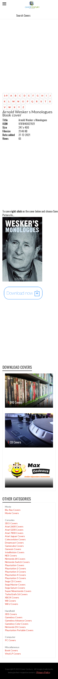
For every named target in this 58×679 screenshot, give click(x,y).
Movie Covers (12, 513)
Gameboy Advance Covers (18, 620)
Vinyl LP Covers (13, 653)
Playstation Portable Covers (19, 630)
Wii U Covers (11, 604)
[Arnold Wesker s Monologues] (23, 293)
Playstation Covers (14, 565)
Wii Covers (10, 600)
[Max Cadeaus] (29, 470)
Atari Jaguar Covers (15, 536)
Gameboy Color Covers (16, 623)
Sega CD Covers (13, 581)
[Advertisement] (29, 60)
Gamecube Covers (14, 545)
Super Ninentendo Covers (18, 591)
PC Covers (10, 640)
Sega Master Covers (15, 584)
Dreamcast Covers (14, 542)
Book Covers (11, 650)
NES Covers (11, 555)
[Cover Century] (32, 4)
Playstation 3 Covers (15, 571)
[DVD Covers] (29, 390)
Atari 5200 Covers (14, 529)
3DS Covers (11, 614)
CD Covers (15, 442)
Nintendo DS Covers (15, 627)
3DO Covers (11, 523)
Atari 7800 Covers (14, 533)
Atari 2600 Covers (14, 526)
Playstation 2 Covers (15, 568)
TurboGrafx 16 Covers (16, 594)
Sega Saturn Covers (15, 587)
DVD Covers (16, 402)
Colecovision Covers (15, 539)
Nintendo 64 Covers (15, 558)
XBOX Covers (12, 597)
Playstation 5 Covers (15, 578)
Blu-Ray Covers (12, 509)
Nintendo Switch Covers (17, 562)
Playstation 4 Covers (15, 574)
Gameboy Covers (13, 617)
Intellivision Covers (14, 552)
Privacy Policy (43, 672)
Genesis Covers (13, 549)
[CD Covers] (29, 430)
